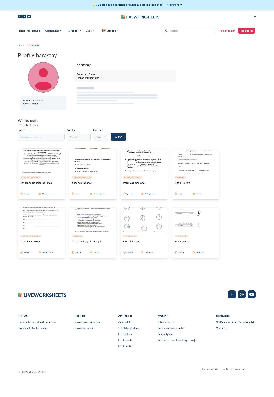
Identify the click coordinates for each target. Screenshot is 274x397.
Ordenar (97, 129)
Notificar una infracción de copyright (236, 321)
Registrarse (246, 30)
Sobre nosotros (166, 321)
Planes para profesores (87, 321)
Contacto (221, 327)
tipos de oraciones (82, 182)
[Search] (167, 30)
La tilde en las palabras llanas (36, 182)
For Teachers (125, 334)
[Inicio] (140, 16)
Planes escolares (84, 327)
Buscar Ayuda (165, 334)
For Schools (124, 346)
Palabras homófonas (134, 182)
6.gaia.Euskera (182, 182)
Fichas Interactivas (29, 30)
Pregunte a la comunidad (171, 327)
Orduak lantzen (131, 241)
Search (21, 129)
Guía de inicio (125, 321)
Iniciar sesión (227, 30)
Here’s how (175, 4)
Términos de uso (210, 368)
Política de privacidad (233, 368)
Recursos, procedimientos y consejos (177, 340)
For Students (125, 340)
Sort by (71, 129)
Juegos (111, 30)
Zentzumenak (182, 241)
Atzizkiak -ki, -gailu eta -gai (86, 241)
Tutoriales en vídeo (128, 327)
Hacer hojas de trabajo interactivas (37, 321)
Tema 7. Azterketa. (30, 241)
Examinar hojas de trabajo (32, 327)
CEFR (89, 30)
